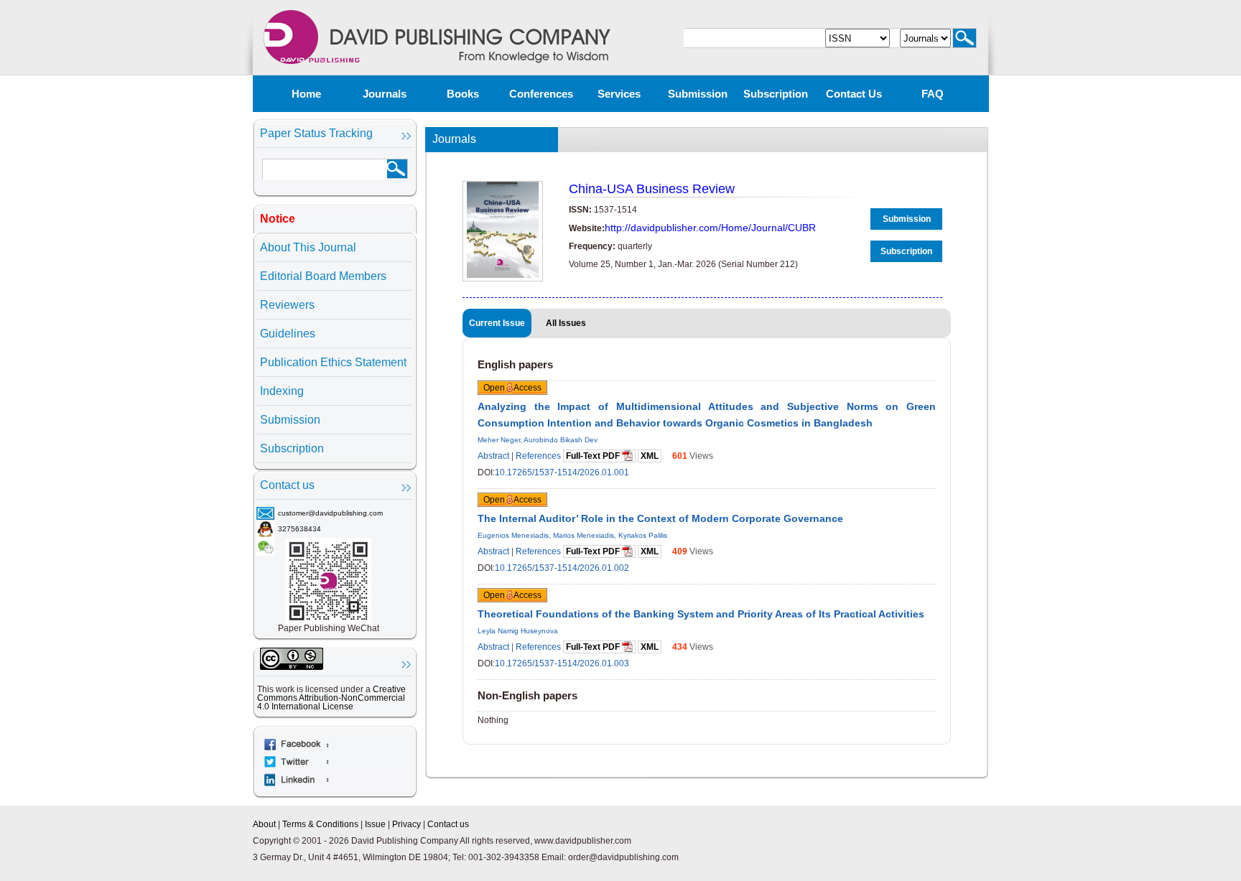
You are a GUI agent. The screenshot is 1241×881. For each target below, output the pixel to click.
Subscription (775, 94)
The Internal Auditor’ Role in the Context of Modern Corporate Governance (660, 518)
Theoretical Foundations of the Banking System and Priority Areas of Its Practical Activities (701, 614)
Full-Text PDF (594, 456)
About (264, 824)
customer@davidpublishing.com (330, 513)
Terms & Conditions (320, 824)
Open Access (512, 388)
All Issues (566, 323)
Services (619, 94)
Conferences (541, 94)
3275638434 (299, 529)
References (538, 456)
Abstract (493, 456)
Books (463, 94)
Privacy (406, 824)
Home (306, 94)
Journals (384, 94)
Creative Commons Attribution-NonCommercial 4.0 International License (331, 698)
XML (650, 456)
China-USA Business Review (652, 189)
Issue (375, 824)
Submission (698, 94)
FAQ (932, 94)
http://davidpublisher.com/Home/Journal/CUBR (710, 227)
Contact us (854, 94)
